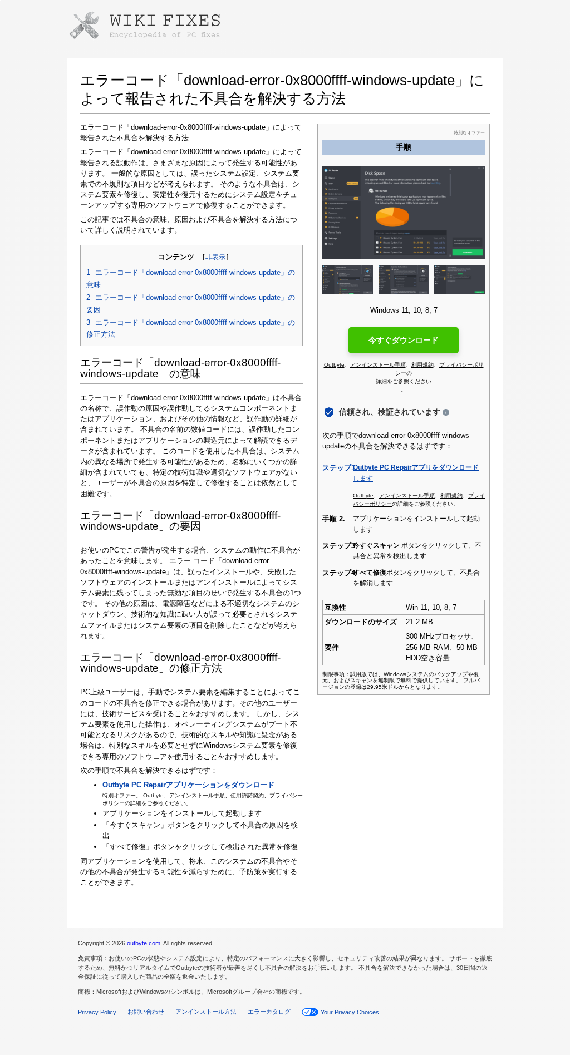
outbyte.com (143, 943)
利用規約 (422, 365)
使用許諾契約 (247, 795)
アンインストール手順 (197, 795)
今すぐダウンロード (403, 340)
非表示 (215, 257)
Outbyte (153, 795)
